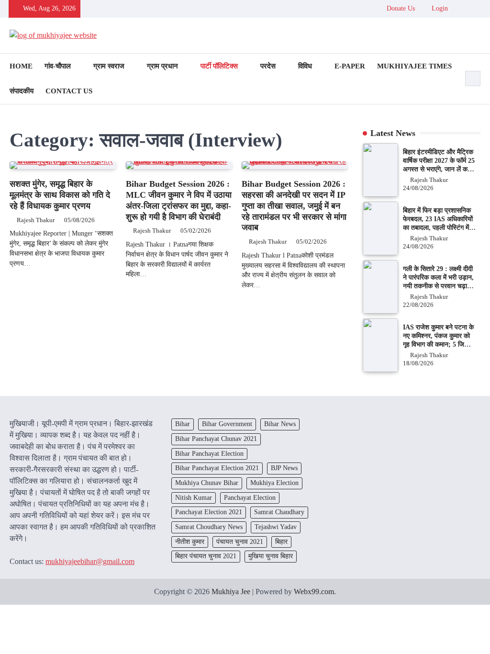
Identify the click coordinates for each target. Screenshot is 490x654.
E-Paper (349, 66)
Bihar (182, 424)
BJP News (284, 468)
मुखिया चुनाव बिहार (270, 556)
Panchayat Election (250, 497)
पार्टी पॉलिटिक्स (219, 66)
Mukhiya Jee (231, 591)
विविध (305, 66)
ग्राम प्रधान (162, 66)
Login (439, 8)
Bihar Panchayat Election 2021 (217, 468)
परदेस (268, 66)
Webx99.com (314, 591)
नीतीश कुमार (189, 541)
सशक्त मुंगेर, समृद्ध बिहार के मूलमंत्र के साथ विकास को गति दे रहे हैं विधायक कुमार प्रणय (60, 195)
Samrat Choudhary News (209, 526)
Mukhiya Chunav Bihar (206, 482)
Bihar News (280, 424)
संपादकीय (21, 91)
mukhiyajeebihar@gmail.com (89, 561)
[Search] (473, 78)
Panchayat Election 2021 (208, 512)
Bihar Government (227, 424)
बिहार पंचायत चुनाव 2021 (205, 556)
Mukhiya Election (274, 482)
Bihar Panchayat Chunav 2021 (216, 438)
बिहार (281, 541)
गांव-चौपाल (58, 66)
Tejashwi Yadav (276, 526)
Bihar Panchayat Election (209, 453)
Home (21, 66)
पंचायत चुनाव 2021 (239, 541)
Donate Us (401, 8)
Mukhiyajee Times (414, 66)
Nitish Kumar (193, 497)
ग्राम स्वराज (108, 66)
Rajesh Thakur (36, 220)
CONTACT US (68, 91)
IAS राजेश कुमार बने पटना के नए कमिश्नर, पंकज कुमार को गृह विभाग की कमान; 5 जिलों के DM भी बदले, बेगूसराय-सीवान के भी (438, 344)
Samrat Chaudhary (279, 512)
